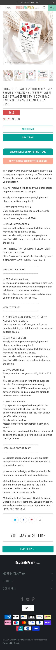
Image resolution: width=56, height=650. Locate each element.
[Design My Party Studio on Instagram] (28, 599)
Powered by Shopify (11, 643)
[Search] (44, 8)
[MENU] (1, 8)
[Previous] (5, 38)
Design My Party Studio (20, 640)
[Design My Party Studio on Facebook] (22, 599)
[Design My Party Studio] (28, 8)
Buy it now (28, 137)
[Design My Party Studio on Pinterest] (33, 599)
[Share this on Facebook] (23, 520)
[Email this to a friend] (40, 520)
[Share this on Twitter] (15, 520)
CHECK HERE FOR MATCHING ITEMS (28, 152)
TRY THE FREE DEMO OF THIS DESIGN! (28, 161)
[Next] (50, 38)
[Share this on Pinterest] (31, 520)
